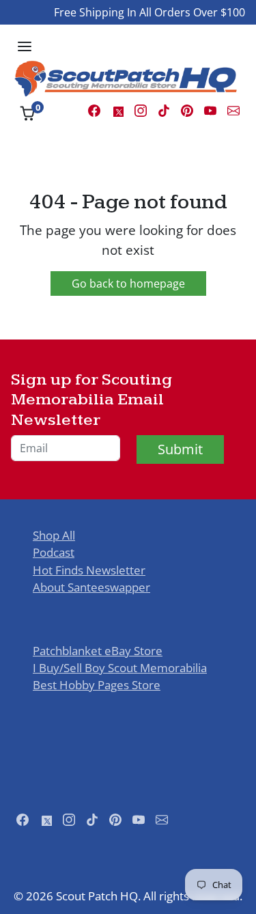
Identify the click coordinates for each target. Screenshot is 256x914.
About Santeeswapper (91, 587)
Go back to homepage (128, 283)
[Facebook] (94, 109)
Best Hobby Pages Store (96, 685)
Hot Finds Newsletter (89, 570)
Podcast (53, 552)
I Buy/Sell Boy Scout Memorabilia (120, 668)
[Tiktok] (163, 109)
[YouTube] (210, 109)
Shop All (54, 535)
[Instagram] (140, 109)
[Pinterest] (187, 109)
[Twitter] (117, 109)
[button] (24, 46)
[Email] (233, 109)
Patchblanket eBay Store (97, 651)
